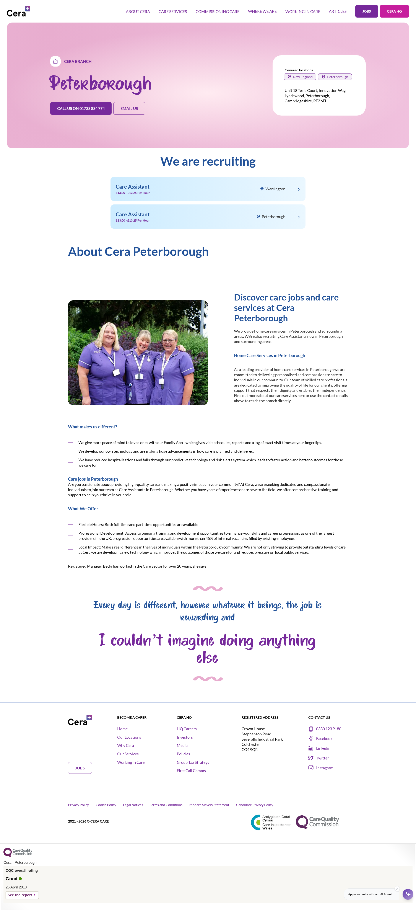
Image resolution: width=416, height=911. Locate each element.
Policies (183, 754)
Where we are (262, 11)
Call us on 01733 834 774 (81, 108)
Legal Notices (133, 805)
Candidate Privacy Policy (254, 805)
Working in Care (131, 762)
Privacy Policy (78, 805)
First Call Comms (191, 770)
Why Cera (125, 745)
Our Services (128, 754)
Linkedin (323, 748)
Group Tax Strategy (193, 762)
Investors (185, 737)
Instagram (324, 768)
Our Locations (129, 737)
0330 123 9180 (328, 729)
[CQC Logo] (17, 856)
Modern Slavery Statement (209, 805)
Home (122, 729)
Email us (129, 108)
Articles (338, 11)
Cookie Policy (106, 805)
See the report (20, 895)
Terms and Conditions (166, 805)
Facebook (324, 738)
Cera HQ (394, 11)
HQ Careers (187, 729)
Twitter (322, 758)
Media (182, 745)
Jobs (366, 11)
